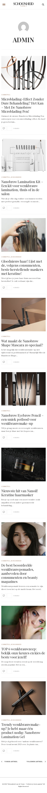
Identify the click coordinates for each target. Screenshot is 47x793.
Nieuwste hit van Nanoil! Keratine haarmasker (19, 493)
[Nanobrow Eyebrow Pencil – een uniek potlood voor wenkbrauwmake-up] (23, 389)
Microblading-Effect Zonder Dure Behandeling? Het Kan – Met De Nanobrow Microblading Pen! (22, 105)
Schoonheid (16, 177)
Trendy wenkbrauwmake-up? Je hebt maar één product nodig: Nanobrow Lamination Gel (20, 730)
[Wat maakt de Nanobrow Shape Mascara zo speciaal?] (23, 314)
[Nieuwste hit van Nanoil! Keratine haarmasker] (23, 464)
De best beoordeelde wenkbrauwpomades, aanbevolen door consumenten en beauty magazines (19, 573)
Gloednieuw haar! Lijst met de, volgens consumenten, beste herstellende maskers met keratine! (22, 267)
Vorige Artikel (10, 761)
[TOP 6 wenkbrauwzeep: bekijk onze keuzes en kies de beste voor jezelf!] (23, 622)
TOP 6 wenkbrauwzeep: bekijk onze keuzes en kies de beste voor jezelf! (23, 653)
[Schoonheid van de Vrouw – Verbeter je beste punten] (23, 4)
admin (23, 39)
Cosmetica (5, 95)
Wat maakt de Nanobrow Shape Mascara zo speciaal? (22, 343)
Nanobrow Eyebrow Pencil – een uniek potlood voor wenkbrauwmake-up (22, 419)
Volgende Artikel (35, 761)
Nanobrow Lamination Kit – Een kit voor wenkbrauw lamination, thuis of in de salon (22, 187)
